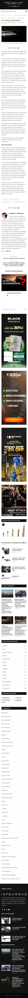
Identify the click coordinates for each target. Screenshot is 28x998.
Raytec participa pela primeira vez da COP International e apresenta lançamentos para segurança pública (20, 603)
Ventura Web (18, 995)
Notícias (15, 662)
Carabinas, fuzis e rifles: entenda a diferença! (18, 558)
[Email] (15, 6)
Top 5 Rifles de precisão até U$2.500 (19, 928)
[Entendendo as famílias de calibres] (14, 532)
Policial (9, 15)
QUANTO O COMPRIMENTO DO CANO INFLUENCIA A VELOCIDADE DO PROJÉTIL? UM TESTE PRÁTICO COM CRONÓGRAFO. (7, 630)
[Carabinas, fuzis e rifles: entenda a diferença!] (5, 560)
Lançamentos (15, 659)
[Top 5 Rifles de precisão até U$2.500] (5, 930)
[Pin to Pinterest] (15, 48)
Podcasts (15, 668)
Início (2, 15)
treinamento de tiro (7, 202)
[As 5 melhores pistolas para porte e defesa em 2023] (5, 569)
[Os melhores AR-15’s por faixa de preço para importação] (5, 939)
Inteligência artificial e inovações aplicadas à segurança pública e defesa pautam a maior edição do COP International (21, 630)
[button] (2, 285)
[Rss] (19, 6)
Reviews (15, 678)
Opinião (15, 665)
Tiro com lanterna (14, 199)
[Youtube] (12, 6)
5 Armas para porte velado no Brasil (17, 549)
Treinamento (15, 688)
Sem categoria (15, 681)
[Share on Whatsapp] (16, 48)
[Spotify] (17, 6)
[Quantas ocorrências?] (14, 282)
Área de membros (11, 3)
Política (15, 675)
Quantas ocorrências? (14, 293)
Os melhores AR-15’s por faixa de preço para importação (19, 938)
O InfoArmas (7, 2)
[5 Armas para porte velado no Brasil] (5, 551)
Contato (20, 2)
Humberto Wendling (10, 22)
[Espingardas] (5, 579)
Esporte (15, 655)
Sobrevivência (15, 685)
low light (4, 199)
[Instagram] (10, 6)
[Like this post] (10, 48)
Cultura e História (15, 652)
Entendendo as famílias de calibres (13, 543)
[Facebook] (8, 6)
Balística (15, 646)
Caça (15, 649)
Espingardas (15, 576)
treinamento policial (20, 202)
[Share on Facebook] (12, 48)
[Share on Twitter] (13, 48)
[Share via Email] (18, 48)
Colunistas (14, 2)
